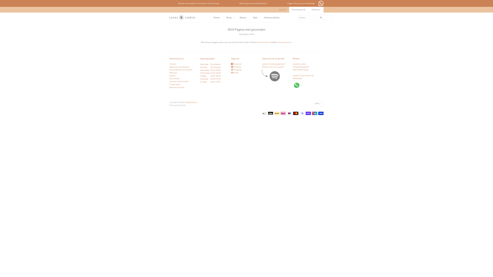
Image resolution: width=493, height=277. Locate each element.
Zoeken (172, 76)
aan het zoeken (263, 42)
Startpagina (244, 34)
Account (282, 9)
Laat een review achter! (179, 81)
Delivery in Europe (176, 87)
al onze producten (284, 42)
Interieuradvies (271, 17)
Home (217, 17)
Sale (255, 17)
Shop (229, 17)
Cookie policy (174, 84)
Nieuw (243, 17)
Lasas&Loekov (191, 102)
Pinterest (237, 67)
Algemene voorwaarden (179, 67)
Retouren (173, 73)
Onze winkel (174, 78)
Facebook (237, 64)
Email (235, 73)
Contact (172, 64)
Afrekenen (315, 9)
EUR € (317, 103)
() (299, 9)
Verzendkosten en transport (180, 70)
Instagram (237, 70)
